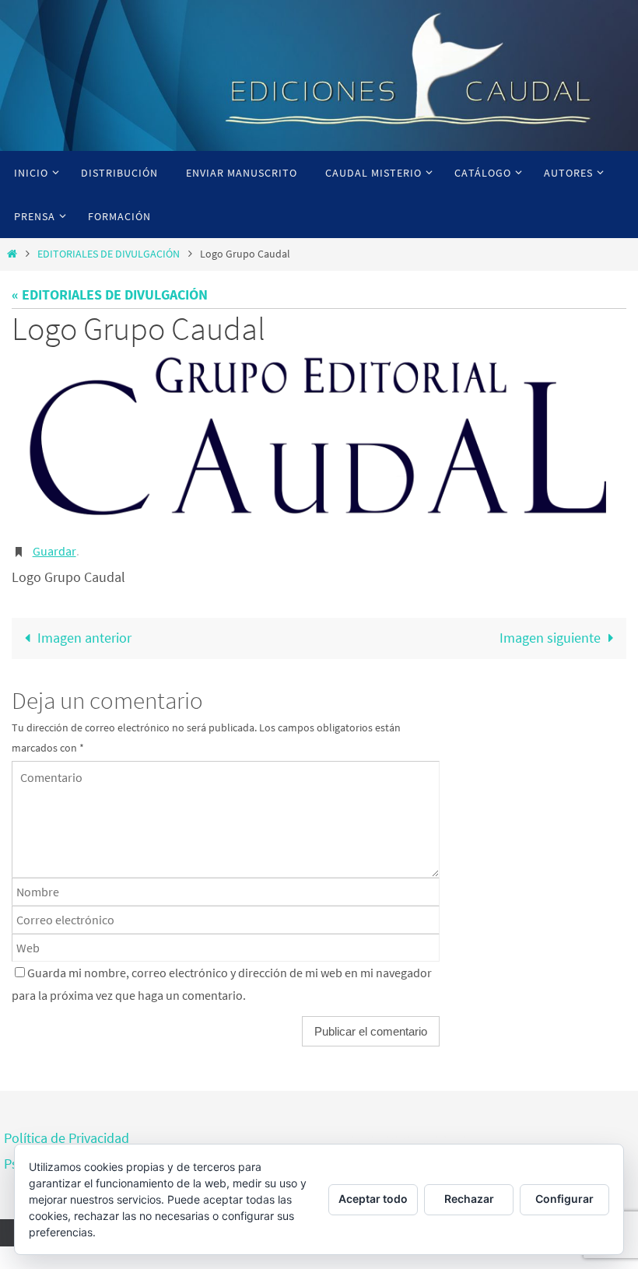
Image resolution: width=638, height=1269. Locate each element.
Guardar (54, 549)
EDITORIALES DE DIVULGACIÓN (108, 254)
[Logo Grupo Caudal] (319, 439)
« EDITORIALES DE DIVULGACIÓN (110, 294)
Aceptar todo (373, 1198)
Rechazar (469, 1198)
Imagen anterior (84, 634)
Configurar (564, 1198)
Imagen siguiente (550, 634)
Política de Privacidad (66, 1134)
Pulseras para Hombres (398, 1134)
